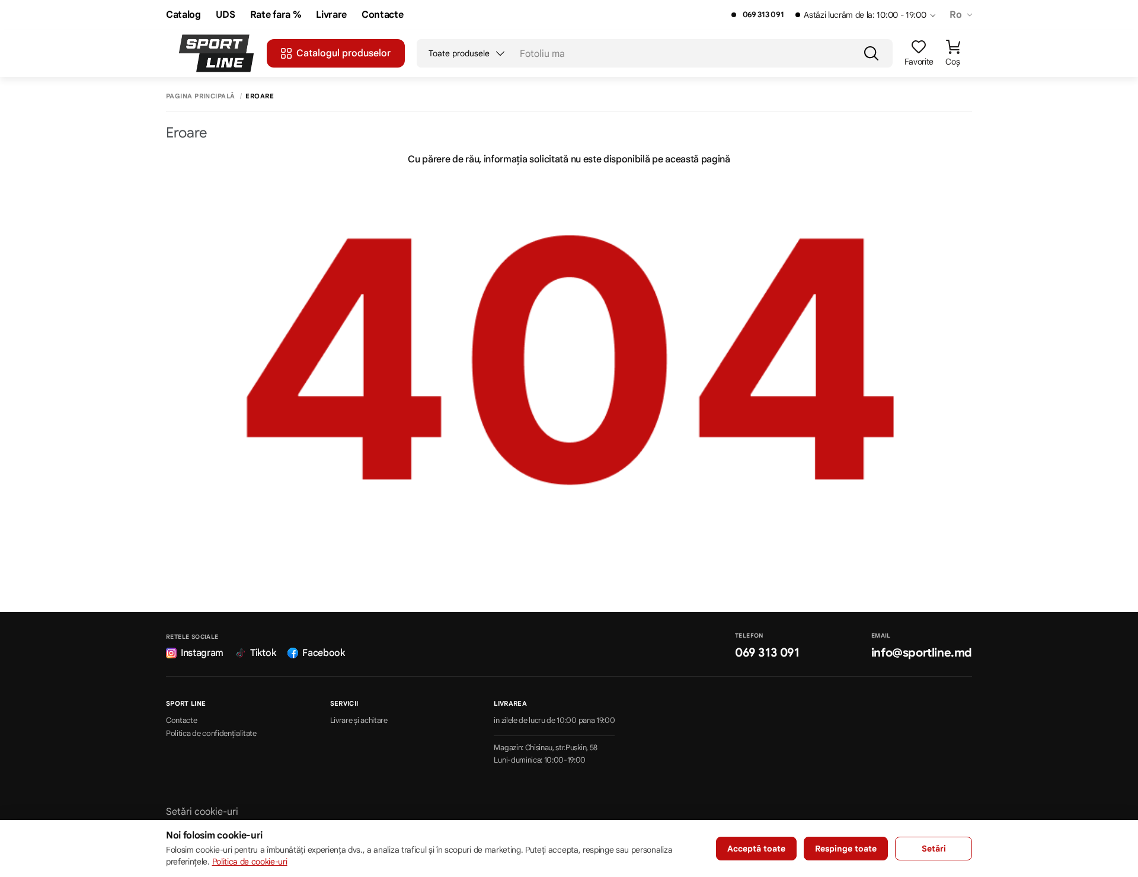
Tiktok (263, 653)
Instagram (202, 653)
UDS (225, 15)
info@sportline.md (921, 652)
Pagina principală (200, 96)
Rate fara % (275, 15)
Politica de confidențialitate (211, 733)
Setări (934, 848)
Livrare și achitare (359, 720)
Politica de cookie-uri (249, 861)
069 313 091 (763, 15)
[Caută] (871, 53)
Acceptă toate (756, 848)
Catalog (183, 15)
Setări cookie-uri (202, 812)
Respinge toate (846, 848)
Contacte (382, 15)
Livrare (331, 15)
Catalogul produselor (343, 53)
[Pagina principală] (216, 53)
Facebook (323, 653)
